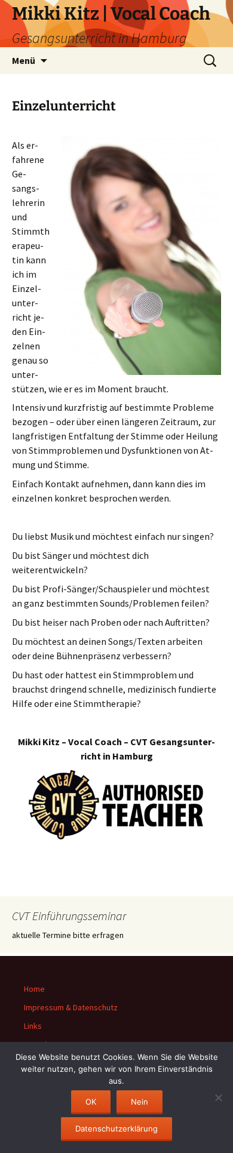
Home (34, 988)
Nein (139, 1101)
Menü (23, 60)
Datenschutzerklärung (116, 1128)
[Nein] (218, 1097)
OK (90, 1101)
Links (33, 1025)
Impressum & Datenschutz (71, 1007)
